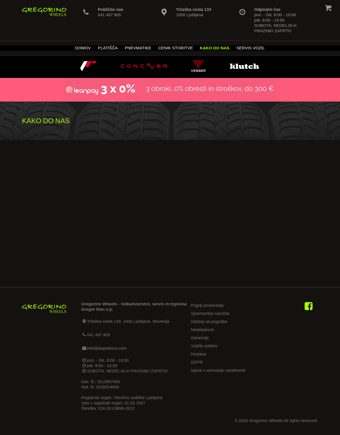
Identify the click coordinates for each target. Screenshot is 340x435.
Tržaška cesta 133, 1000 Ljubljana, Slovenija (128, 321)
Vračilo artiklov (204, 346)
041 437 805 (109, 15)
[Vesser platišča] (198, 70)
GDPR (197, 362)
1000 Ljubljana (189, 15)
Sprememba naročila (210, 313)
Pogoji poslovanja (207, 305)
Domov (83, 48)
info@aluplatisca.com (107, 348)
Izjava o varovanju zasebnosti (218, 370)
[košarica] (328, 9)
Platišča (108, 48)
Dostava (198, 354)
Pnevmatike (138, 48)
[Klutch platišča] (244, 70)
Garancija (200, 338)
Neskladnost (202, 329)
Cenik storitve (175, 48)
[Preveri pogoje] (170, 98)
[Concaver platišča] (144, 70)
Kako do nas (214, 48)
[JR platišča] (88, 70)
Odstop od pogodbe (209, 321)
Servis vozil (250, 48)
